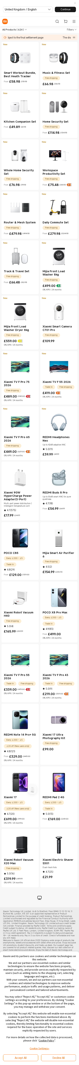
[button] (75, 3)
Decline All (58, 1058)
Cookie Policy (46, 1040)
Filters (70, 29)
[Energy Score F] (69, 184)
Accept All (20, 1058)
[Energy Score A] (58, 285)
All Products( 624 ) (13, 29)
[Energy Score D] (19, 341)
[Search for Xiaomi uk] (57, 21)
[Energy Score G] (28, 396)
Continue (65, 9)
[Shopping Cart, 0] (65, 21)
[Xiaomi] (5, 21)
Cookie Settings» (39, 1048)
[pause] (74, 37)
